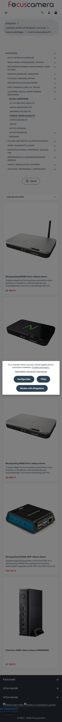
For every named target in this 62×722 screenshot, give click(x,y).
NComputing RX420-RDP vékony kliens (26, 557)
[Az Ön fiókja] (49, 13)
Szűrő (33, 181)
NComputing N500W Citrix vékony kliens (26, 276)
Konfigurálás (24, 379)
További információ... (41, 367)
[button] (55, 53)
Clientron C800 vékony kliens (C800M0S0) (27, 650)
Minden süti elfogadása (32, 388)
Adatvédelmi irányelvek (25, 371)
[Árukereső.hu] (9, 709)
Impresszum (42, 371)
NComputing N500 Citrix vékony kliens (25, 463)
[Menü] (6, 13)
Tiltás (43, 379)
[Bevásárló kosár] (56, 13)
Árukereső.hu (9, 714)
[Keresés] (42, 13)
